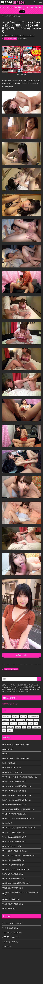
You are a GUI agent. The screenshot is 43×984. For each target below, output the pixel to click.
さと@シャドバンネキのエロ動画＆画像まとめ (20, 777)
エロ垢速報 (8, 823)
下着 (30, 724)
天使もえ (10, 727)
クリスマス (20, 720)
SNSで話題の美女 (10, 763)
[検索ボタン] (35, 2)
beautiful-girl (8, 749)
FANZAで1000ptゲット (12, 937)
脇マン (10, 731)
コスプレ (29, 720)
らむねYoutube (33, 716)
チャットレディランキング (13, 923)
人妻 (35, 724)
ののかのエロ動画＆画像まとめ (15, 791)
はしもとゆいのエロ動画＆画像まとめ (17, 795)
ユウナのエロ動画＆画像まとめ (15, 841)
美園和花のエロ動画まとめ (13, 904)
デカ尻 (36, 720)
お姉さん (16, 716)
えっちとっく (7, 716)
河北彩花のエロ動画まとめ (13, 888)
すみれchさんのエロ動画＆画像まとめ (17, 786)
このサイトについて (11, 942)
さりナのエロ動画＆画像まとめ (15, 781)
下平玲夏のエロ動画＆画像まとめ (16, 851)
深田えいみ (36, 727)
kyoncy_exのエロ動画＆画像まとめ (16, 758)
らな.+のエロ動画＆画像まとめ (15, 814)
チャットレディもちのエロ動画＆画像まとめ (19, 827)
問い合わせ (8, 946)
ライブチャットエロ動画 (12, 846)
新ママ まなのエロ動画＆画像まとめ (17, 869)
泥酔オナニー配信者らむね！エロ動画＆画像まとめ (21, 893)
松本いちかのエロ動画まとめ (14, 878)
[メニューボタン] (40, 2)
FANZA (6, 754)
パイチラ (5, 724)
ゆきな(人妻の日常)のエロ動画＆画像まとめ (19, 809)
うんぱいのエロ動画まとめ (13, 772)
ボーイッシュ (22, 724)
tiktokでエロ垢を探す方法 (13, 932)
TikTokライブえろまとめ (12, 767)
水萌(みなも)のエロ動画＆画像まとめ (17, 883)
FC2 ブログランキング (10, 704)
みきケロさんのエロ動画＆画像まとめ (17, 800)
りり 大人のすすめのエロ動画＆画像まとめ (19, 818)
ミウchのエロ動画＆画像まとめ (15, 837)
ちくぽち (23, 716)
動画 (4, 727)
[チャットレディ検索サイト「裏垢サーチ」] (13, 2)
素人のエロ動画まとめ (10, 38)
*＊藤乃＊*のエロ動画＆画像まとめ (16, 744)
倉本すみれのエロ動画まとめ (14, 860)
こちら (22, 11)
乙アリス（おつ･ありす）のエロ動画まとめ (19, 855)
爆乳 (4, 731)
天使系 (18, 727)
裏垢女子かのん (9, 908)
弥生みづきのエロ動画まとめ (14, 865)
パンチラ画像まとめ (11, 928)
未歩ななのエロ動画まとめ (13, 874)
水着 (29, 727)
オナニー (5, 720)
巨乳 (23, 727)
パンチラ (13, 724)
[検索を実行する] (39, 679)
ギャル (13, 720)
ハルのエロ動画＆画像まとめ (14, 832)
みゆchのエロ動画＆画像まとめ (15, 804)
